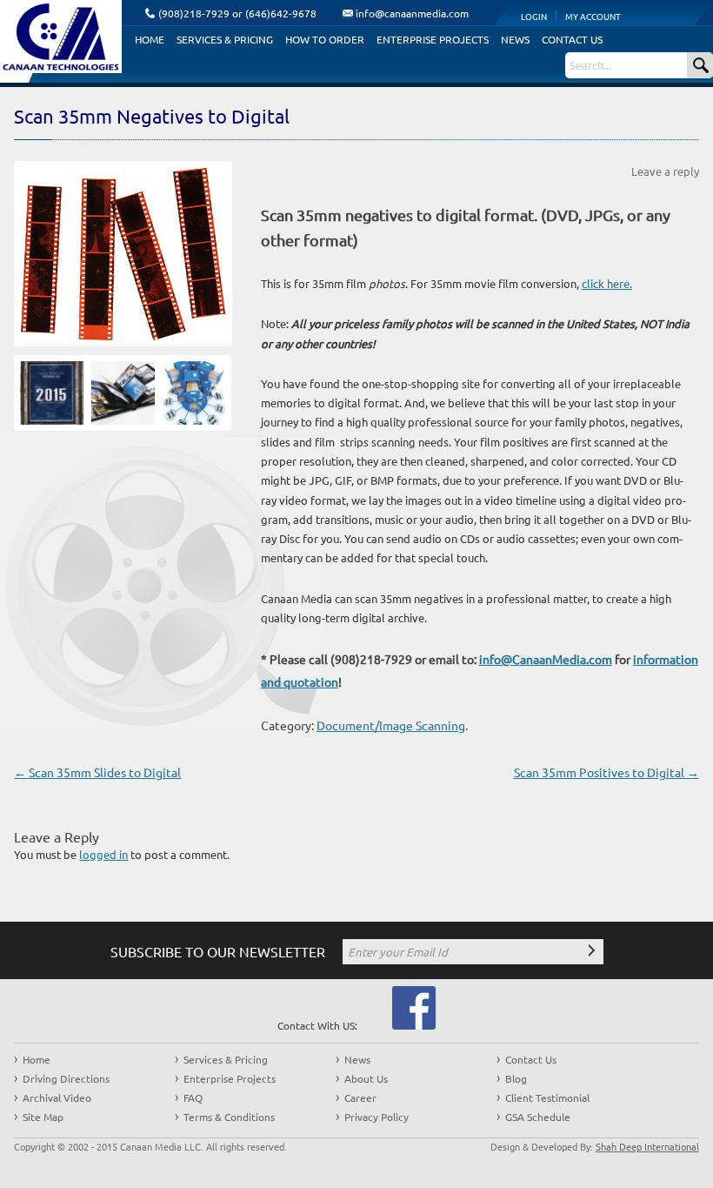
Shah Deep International (647, 1146)
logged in (103, 854)
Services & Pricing (225, 39)
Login (534, 16)
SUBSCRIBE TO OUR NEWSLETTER (217, 951)
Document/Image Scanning (391, 725)
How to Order (324, 39)
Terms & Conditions (229, 1117)
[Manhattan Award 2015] (45, 397)
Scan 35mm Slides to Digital (97, 772)
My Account (593, 16)
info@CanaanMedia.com (545, 659)
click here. (607, 283)
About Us (366, 1078)
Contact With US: (317, 1025)
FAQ (193, 1097)
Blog (516, 1078)
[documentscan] (188, 397)
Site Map (43, 1117)
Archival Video (57, 1097)
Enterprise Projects (432, 39)
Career (360, 1097)
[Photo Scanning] (117, 397)
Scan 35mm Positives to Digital (606, 772)
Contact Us (572, 39)
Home (149, 39)
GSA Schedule (537, 1117)
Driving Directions (66, 1078)
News (515, 39)
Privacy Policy (376, 1117)
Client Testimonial (547, 1097)
